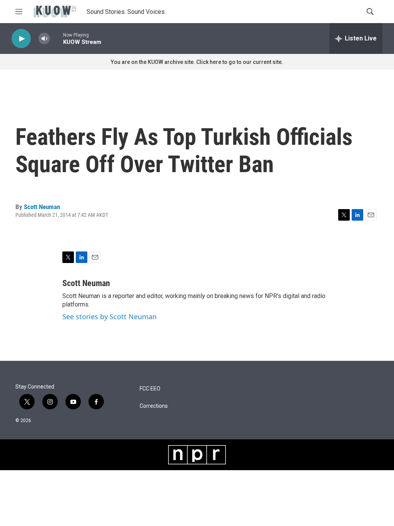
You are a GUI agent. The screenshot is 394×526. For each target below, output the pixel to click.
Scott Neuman (42, 207)
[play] (21, 38)
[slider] (56, 38)
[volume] (44, 38)
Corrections (154, 406)
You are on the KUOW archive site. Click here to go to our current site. (197, 62)
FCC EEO (150, 389)
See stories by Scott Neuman (109, 316)
